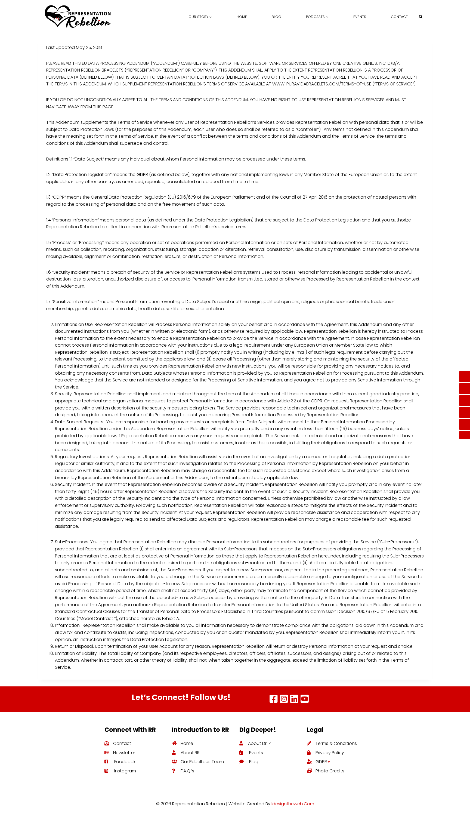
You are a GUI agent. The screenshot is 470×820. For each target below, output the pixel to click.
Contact (399, 16)
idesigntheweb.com (292, 804)
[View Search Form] (420, 17)
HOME (242, 16)
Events (359, 16)
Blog (276, 16)
